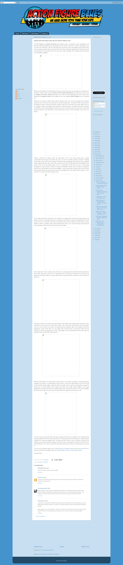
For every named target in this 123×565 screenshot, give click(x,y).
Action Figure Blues (96, 111)
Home (17, 33)
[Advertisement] (61, 532)
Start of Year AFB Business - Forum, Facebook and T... (101, 213)
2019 (96, 138)
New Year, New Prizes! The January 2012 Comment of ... (100, 223)
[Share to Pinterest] (61, 460)
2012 (96, 154)
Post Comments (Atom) (47, 550)
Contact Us (45, 33)
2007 (96, 237)
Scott (18, 96)
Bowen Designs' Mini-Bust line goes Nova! (101, 187)
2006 (96, 239)
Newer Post (38, 547)
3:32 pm (40, 513)
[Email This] (55, 460)
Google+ (2, 0)
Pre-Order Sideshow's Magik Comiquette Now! (101, 218)
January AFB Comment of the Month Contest (69, 450)
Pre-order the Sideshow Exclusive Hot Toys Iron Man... (101, 192)
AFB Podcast (35, 33)
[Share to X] (58, 460)
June (97, 169)
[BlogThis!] (57, 460)
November (99, 158)
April (97, 173)
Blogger (65, 560)
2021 (96, 134)
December (99, 155)
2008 (96, 235)
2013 (96, 151)
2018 (96, 140)
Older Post (85, 547)
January (98, 180)
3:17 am (40, 495)
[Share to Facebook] (60, 460)
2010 (96, 230)
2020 (96, 136)
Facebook (67, 448)
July (97, 167)
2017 (96, 143)
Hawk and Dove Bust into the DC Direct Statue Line (101, 208)
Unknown (40, 477)
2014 (96, 149)
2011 (96, 228)
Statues (46, 462)
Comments (98, 106)
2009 (96, 233)
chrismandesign (42, 488)
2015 (96, 147)
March (98, 175)
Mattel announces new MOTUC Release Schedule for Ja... (101, 202)
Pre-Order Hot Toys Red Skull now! (101, 197)
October (98, 160)
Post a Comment (40, 516)
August (98, 164)
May (97, 171)
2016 (96, 145)
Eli (17, 91)
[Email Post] (52, 459)
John (18, 93)
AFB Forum (25, 33)
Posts (96, 103)
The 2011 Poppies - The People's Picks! (101, 182)
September (99, 162)
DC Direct (40, 462)
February (98, 177)
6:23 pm (40, 472)
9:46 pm (40, 483)
